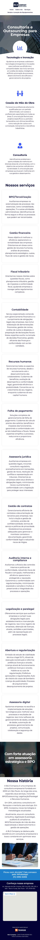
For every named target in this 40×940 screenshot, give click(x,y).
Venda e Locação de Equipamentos (20, 12)
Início (11, 9)
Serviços (27, 9)
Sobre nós (19, 9)
